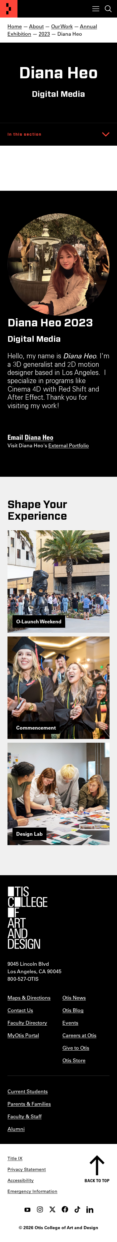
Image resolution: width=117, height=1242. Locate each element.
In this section (24, 134)
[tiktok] (77, 1209)
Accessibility (20, 1180)
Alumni (16, 1128)
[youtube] (27, 1209)
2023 (44, 33)
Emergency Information (32, 1191)
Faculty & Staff (24, 1116)
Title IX (14, 1158)
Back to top (97, 1180)
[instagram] (40, 1209)
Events (70, 1022)
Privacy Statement (26, 1169)
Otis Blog (73, 1010)
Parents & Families (29, 1103)
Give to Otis (75, 1047)
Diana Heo (39, 437)
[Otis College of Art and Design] (8, 9)
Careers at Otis (79, 1035)
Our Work (62, 26)
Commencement (36, 727)
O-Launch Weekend (38, 621)
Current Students (27, 1091)
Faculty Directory (27, 1022)
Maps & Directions (29, 997)
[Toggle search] (108, 9)
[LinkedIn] (90, 1209)
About (36, 26)
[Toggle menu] (96, 9)
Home (14, 26)
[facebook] (65, 1209)
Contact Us (20, 1010)
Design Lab (29, 833)
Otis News (74, 997)
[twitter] (52, 1209)
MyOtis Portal (23, 1035)
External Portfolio (68, 445)
